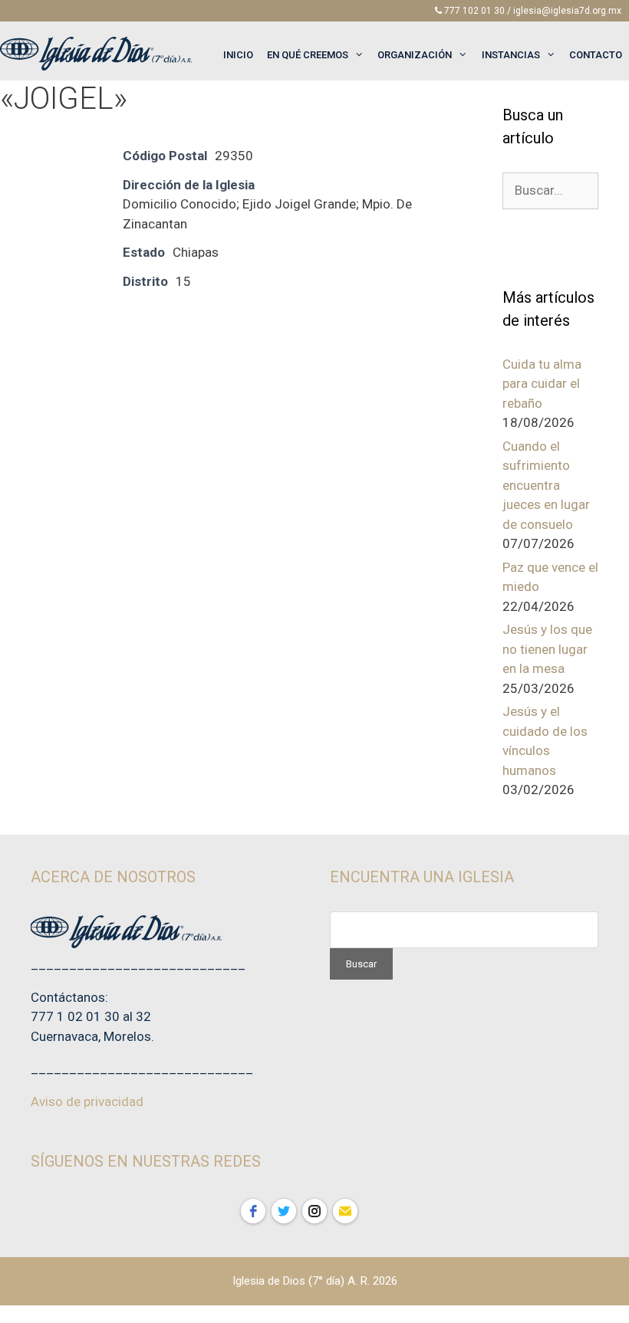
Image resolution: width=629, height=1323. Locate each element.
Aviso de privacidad (87, 1101)
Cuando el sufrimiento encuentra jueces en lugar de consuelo (546, 485)
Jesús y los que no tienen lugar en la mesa (547, 649)
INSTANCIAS (511, 55)
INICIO (238, 55)
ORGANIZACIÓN (414, 55)
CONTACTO (595, 55)
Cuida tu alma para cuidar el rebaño (541, 383)
